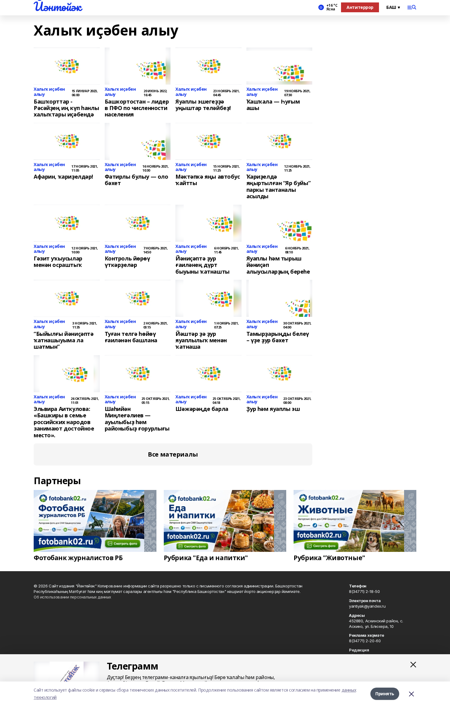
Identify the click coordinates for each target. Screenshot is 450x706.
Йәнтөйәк (57, 6)
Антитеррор (360, 7)
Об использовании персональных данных (72, 596)
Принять (384, 694)
